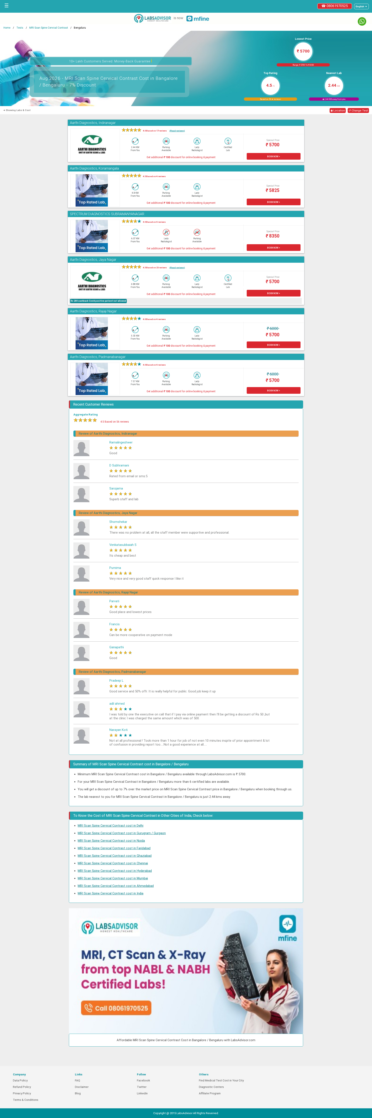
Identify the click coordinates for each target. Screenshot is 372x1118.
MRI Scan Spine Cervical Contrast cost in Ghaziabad (115, 856)
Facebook (143, 1080)
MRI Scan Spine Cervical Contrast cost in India (110, 893)
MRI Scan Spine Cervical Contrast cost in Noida (111, 841)
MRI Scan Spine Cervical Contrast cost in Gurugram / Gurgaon (122, 833)
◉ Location (337, 110)
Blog (78, 1093)
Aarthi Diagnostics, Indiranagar (93, 123)
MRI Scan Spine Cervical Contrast (48, 27)
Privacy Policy (22, 1093)
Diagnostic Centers (211, 1087)
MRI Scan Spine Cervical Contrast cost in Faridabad (114, 848)
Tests (19, 27)
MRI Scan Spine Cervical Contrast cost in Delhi (110, 826)
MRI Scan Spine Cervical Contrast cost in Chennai (113, 863)
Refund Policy (22, 1087)
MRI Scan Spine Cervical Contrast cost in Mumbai (113, 878)
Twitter (141, 1087)
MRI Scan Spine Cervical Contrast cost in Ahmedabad (116, 886)
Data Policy (20, 1080)
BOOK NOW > (273, 156)
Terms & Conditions (25, 1099)
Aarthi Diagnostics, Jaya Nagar (93, 260)
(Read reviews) (177, 131)
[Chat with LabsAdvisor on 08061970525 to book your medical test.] (362, 21)
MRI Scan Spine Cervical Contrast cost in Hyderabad (115, 871)
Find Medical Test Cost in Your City (221, 1080)
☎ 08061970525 (334, 6)
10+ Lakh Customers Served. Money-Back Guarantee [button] (110, 61)
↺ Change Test (358, 110)
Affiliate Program (210, 1093)
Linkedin (142, 1093)
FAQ (77, 1080)
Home (6, 27)
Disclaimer (81, 1087)
